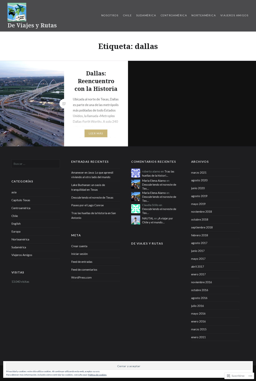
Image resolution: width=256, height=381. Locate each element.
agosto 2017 (199, 243)
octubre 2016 (199, 290)
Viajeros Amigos (234, 15)
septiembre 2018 (202, 227)
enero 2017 (198, 274)
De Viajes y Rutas (32, 25)
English (16, 223)
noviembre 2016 (201, 282)
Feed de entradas (81, 261)
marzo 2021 (199, 172)
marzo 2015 (199, 329)
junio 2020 (198, 188)
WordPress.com (81, 277)
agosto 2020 (199, 180)
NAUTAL (147, 218)
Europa (15, 231)
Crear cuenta (79, 246)
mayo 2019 (198, 204)
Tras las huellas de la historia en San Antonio (93, 215)
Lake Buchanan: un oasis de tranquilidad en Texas (88, 187)
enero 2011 (198, 337)
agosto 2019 (199, 196)
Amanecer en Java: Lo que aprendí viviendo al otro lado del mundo (92, 175)
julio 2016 (197, 305)
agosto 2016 (199, 298)
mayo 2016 (198, 313)
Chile (127, 15)
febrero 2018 (199, 235)
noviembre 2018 (201, 211)
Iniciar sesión (79, 253)
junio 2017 (198, 250)
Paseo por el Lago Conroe (87, 205)
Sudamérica (146, 15)
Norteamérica (204, 15)
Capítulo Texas (20, 200)
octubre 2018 (199, 219)
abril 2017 (197, 266)
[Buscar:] (35, 163)
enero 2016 (198, 321)
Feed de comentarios (84, 269)
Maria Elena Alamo (154, 180)
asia (13, 192)
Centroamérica (174, 15)
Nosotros (109, 15)
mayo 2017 (198, 258)
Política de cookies (97, 374)
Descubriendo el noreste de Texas (92, 197)
